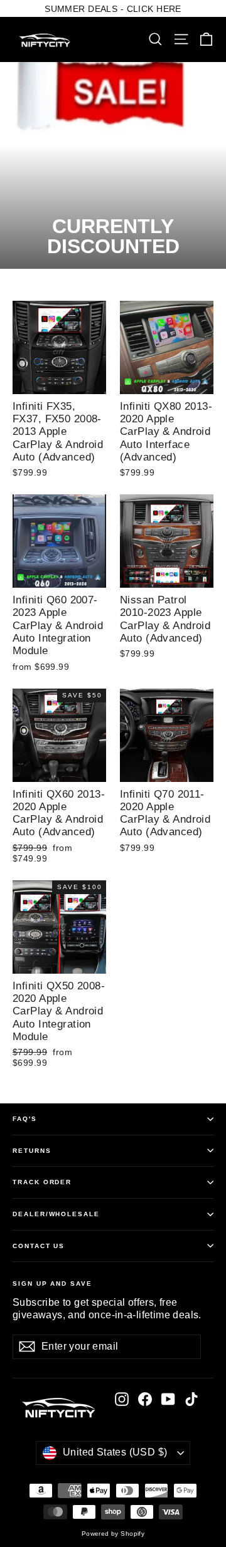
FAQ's (25, 1118)
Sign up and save (52, 1283)
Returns (32, 1150)
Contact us (39, 1245)
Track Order (42, 1182)
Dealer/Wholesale (56, 1214)
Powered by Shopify (113, 1533)
